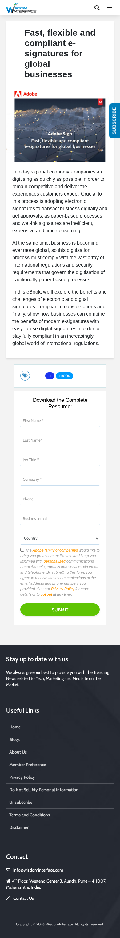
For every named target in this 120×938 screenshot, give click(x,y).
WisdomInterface (59, 924)
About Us (18, 752)
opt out (46, 594)
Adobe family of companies (55, 550)
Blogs (14, 739)
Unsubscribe (20, 802)
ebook (64, 376)
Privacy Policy (62, 589)
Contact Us (23, 898)
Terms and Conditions (29, 815)
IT (50, 376)
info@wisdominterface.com (38, 870)
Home (15, 727)
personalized (55, 561)
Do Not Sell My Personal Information (43, 789)
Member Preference (27, 764)
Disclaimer (19, 827)
